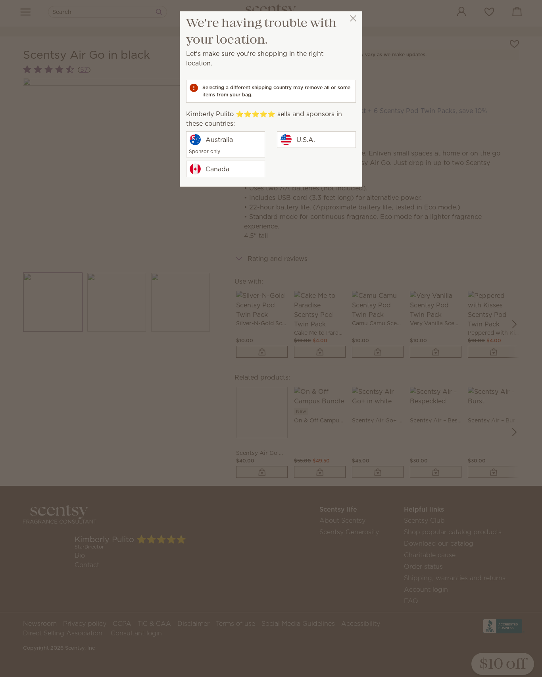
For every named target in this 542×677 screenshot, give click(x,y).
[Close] (353, 18)
